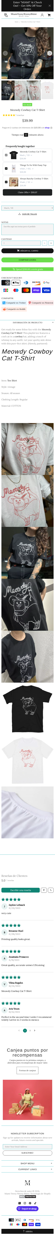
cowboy (19, 336)
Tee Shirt (12, 380)
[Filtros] (44, 890)
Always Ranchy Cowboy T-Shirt (34, 178)
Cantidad (6, 239)
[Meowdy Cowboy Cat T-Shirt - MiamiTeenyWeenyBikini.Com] (27, 604)
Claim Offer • (27, 192)
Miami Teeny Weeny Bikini (23, 15)
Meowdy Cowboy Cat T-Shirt (33, 151)
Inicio (16, 22)
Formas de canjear (27, 1070)
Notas (4, 222)
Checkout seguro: (11, 278)
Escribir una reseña (20, 890)
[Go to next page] (35, 1031)
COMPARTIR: (7, 298)
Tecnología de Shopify (40, 1193)
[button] (9, 115)
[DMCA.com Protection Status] (27, 1196)
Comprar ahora (27, 260)
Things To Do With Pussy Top (33, 165)
